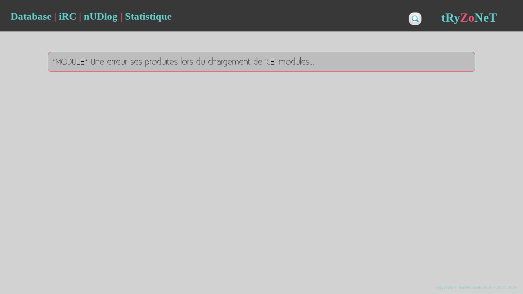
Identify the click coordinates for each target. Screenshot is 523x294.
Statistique (148, 16)
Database (31, 16)
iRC (67, 16)
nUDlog (101, 16)
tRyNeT (469, 17)
